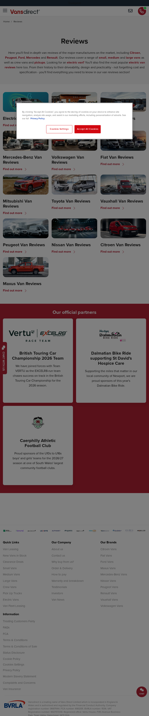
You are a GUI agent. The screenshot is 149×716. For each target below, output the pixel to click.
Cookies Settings (59, 129)
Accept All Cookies (87, 129)
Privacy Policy (37, 118)
